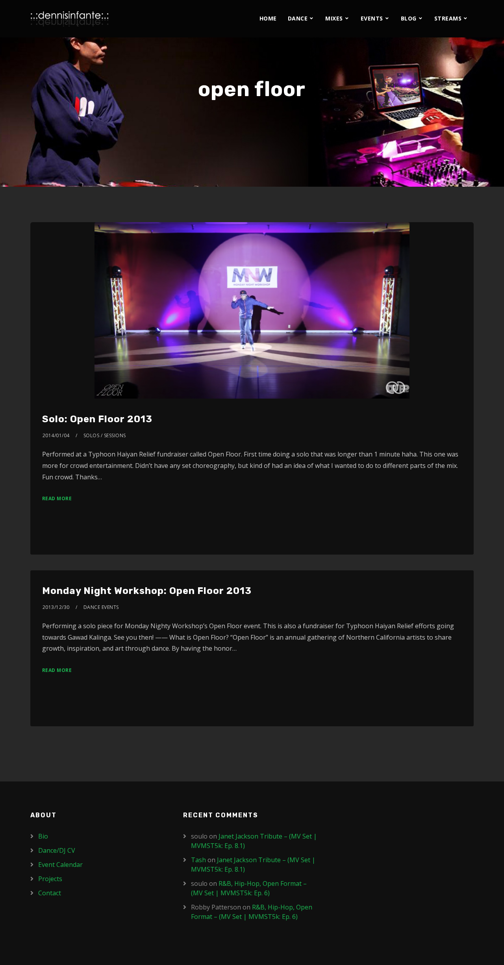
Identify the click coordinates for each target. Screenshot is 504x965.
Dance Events (101, 607)
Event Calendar (60, 864)
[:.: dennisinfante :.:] (69, 18)
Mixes (334, 18)
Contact (49, 893)
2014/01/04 (56, 435)
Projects (50, 878)
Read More (57, 498)
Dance (298, 18)
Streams (448, 18)
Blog (409, 18)
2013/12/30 (56, 607)
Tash (198, 860)
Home (268, 18)
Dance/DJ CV (56, 850)
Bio (43, 836)
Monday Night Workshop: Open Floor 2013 (147, 590)
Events (372, 18)
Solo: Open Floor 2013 (97, 419)
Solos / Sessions (104, 435)
